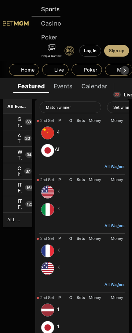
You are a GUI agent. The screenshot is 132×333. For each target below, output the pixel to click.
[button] (124, 70)
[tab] (31, 85)
